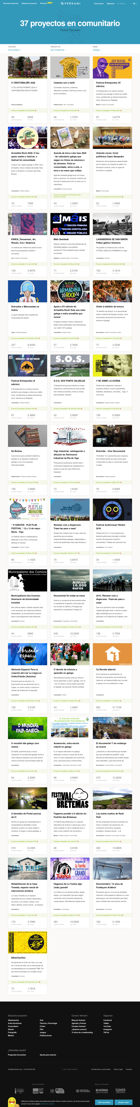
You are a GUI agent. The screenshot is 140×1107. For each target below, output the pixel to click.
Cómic (42, 1026)
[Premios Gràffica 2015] (19, 1091)
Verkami (70, 3)
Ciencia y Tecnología (48, 1023)
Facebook (107, 1020)
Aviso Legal (118, 1069)
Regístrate (111, 3)
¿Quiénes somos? (79, 1029)
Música (11, 1035)
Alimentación (13, 1020)
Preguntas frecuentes (17, 1055)
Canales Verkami (79, 1026)
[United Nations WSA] (57, 1091)
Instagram (107, 1029)
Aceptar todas (123, 1102)
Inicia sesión (99, 3)
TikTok (106, 1032)
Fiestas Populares (70, 30)
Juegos (43, 1032)
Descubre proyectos (10, 3)
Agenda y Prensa (79, 1023)
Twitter (106, 1023)
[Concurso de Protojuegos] (83, 1091)
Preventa (43, 3)
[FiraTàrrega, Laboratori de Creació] (102, 1091)
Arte (41, 1020)
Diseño (11, 1029)
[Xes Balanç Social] (38, 1091)
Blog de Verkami (78, 1020)
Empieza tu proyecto (29, 3)
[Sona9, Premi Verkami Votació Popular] (121, 1091)
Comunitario (13, 1026)
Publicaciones (46, 1035)
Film (41, 1029)
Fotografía (12, 1032)
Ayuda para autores (48, 1055)
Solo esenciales (104, 1102)
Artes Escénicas (15, 1023)
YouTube (107, 1026)
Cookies (129, 1069)
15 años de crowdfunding (82, 1032)
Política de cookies (47, 1104)
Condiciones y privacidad (100, 1069)
